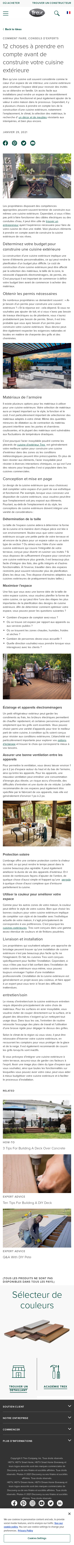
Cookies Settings (37, 1538)
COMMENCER (11, 1429)
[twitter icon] (23, 143)
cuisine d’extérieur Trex (31, 445)
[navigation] (37, 9)
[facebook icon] (5, 143)
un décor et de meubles (33, 117)
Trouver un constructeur (51, 3)
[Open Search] (57, 13)
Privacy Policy (25, 1530)
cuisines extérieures (15, 928)
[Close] (69, 1514)
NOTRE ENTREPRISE (15, 1418)
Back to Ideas (13, 29)
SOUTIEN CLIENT (13, 1406)
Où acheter (11, 3)
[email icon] (32, 143)
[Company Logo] (37, 13)
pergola (66, 879)
